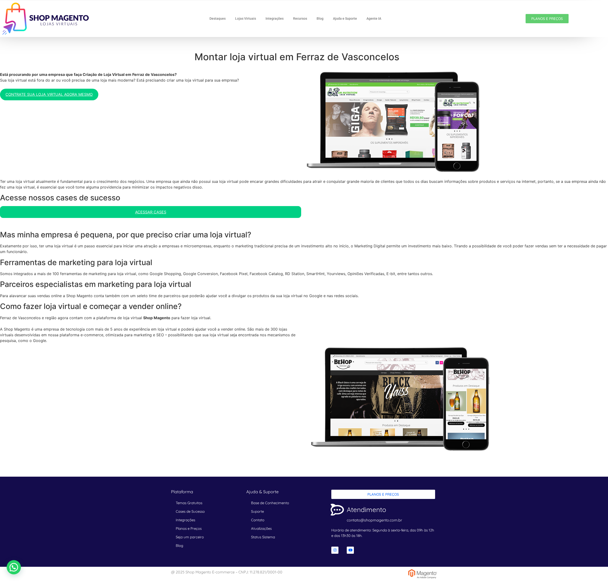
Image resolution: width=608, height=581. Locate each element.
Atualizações (261, 528)
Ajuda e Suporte (345, 18)
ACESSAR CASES (150, 212)
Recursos (300, 18)
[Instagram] (334, 550)
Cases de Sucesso (190, 511)
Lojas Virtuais (245, 18)
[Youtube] (350, 550)
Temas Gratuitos (189, 503)
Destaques (217, 18)
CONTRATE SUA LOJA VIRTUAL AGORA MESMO (49, 94)
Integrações (275, 18)
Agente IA (373, 18)
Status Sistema (263, 537)
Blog (320, 18)
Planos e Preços (189, 528)
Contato (257, 520)
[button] (14, 567)
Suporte (257, 511)
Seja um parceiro (190, 537)
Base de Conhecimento (270, 503)
